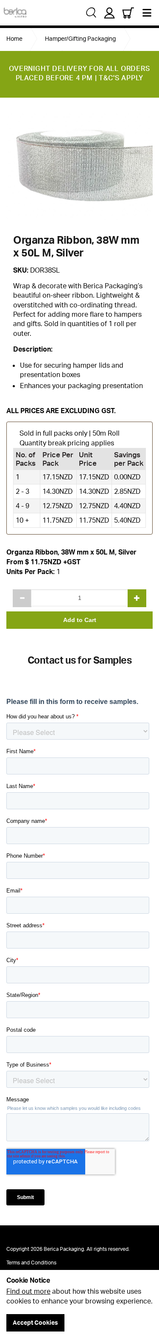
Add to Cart (79, 620)
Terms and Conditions (31, 1262)
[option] (79, 165)
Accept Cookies (35, 1322)
